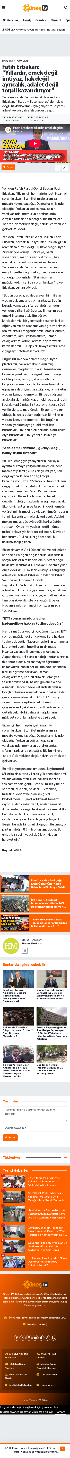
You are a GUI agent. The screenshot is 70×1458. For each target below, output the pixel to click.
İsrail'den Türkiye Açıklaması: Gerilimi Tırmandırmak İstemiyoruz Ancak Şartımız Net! (14, 996)
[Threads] (47, 1338)
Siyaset (56, 20)
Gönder (10, 1137)
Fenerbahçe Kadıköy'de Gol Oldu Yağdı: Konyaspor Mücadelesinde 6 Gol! (34, 1452)
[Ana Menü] (3, 7)
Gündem (41, 20)
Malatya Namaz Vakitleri (16, 1366)
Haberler (7, 61)
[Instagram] (29, 1338)
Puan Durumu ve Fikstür (16, 1376)
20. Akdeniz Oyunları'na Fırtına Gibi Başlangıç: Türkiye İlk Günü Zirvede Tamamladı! (35, 29)
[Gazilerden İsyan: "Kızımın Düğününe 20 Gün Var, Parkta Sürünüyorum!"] (52, 1053)
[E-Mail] (25, 951)
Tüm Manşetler (48, 1374)
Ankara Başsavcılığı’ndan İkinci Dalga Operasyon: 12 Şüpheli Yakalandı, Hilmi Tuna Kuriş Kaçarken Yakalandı (52, 1033)
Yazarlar (12, 20)
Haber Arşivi (47, 1385)
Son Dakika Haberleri (20, 1385)
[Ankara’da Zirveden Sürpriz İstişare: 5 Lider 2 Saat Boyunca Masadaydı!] (18, 1016)
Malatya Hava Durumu (46, 1356)
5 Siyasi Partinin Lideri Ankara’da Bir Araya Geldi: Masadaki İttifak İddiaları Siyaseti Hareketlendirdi (16, 1070)
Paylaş (10, 167)
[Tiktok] (41, 1338)
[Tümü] (65, 1157)
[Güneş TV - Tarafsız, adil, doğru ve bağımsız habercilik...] (35, 8)
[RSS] (53, 1338)
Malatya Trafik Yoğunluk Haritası (46, 1366)
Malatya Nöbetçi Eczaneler (16, 1356)
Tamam (60, 1412)
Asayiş (26, 20)
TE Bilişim (43, 1400)
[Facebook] (17, 1338)
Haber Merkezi (31, 943)
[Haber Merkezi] (11, 945)
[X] (23, 1338)
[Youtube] (35, 1338)
